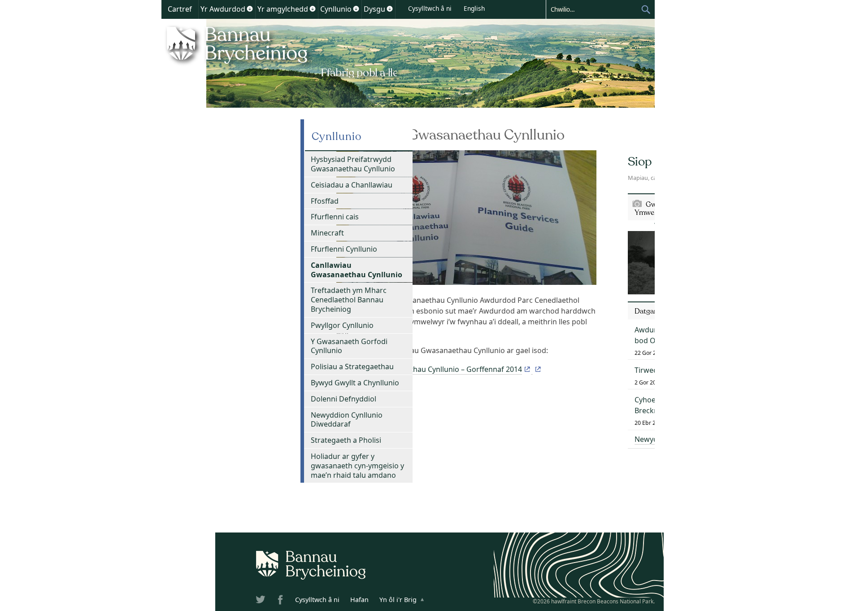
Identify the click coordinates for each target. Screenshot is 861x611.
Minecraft (327, 233)
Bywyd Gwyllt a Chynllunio (355, 383)
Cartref (180, 9)
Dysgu (374, 9)
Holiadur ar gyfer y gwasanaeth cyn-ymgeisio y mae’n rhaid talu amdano (357, 465)
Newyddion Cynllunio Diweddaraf (347, 419)
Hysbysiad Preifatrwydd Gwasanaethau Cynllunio (353, 164)
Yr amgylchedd (282, 9)
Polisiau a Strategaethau (352, 366)
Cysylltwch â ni (430, 8)
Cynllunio (336, 9)
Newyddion (654, 439)
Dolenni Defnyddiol (343, 399)
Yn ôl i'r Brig (398, 599)
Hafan (359, 599)
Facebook (281, 601)
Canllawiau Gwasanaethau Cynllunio (356, 269)
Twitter (261, 601)
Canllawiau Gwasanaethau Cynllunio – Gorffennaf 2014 (429, 369)
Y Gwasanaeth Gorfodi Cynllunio (349, 346)
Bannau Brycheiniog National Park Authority (279, 51)
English (474, 8)
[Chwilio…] (593, 9)
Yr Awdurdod (222, 9)
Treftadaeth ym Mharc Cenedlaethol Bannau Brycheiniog (349, 299)
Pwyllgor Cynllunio (342, 325)
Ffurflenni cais (335, 217)
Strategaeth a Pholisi (346, 440)
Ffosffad (325, 201)
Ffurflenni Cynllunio (344, 249)
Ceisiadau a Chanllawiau (351, 185)
